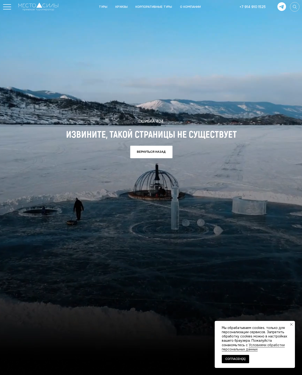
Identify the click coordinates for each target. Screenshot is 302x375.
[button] (7, 6)
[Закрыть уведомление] (291, 324)
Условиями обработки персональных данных (253, 347)
